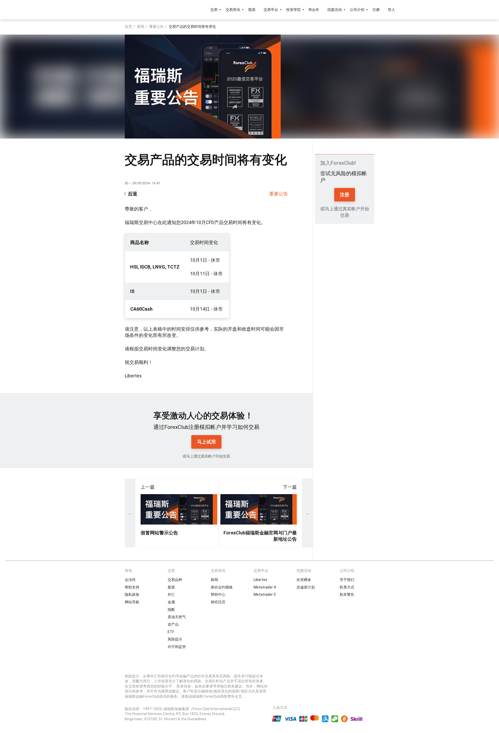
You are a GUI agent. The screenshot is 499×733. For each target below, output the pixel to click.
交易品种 (175, 580)
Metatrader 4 (265, 587)
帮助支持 (132, 587)
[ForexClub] (117, 9)
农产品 (173, 624)
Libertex (260, 580)
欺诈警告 (347, 594)
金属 (171, 602)
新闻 (140, 26)
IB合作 (314, 10)
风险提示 (175, 639)
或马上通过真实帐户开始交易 (206, 456)
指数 (171, 609)
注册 (376, 10)
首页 (128, 26)
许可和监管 (177, 647)
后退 (132, 194)
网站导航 (132, 602)
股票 (251, 10)
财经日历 (218, 602)
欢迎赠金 (304, 580)
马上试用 (206, 441)
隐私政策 (132, 594)
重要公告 (156, 26)
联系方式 (347, 587)
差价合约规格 (222, 587)
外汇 (171, 594)
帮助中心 (218, 594)
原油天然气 (177, 617)
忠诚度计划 (306, 587)
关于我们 (347, 580)
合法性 (130, 580)
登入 (391, 10)
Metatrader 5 (265, 594)
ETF (171, 632)
